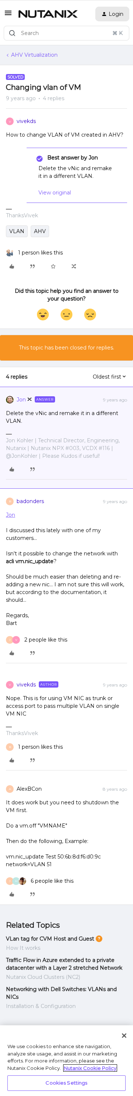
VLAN (16, 231)
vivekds (26, 121)
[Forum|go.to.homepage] (48, 14)
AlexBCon (29, 789)
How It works (23, 948)
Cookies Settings (66, 1083)
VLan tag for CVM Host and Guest (50, 938)
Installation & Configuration (41, 1006)
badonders (30, 501)
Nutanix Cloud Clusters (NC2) (43, 977)
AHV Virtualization (34, 55)
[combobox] (66, 33)
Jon (21, 399)
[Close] (124, 1036)
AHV (40, 231)
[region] (66, 1060)
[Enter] (12, 33)
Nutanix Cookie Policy (90, 1068)
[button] (8, 15)
